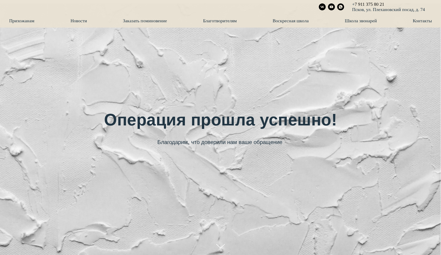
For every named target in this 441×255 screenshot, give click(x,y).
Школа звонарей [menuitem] (361, 20)
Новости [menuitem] (79, 20)
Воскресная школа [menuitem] (291, 20)
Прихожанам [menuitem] (21, 20)
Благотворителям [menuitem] (220, 20)
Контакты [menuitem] (422, 20)
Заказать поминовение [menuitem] (145, 20)
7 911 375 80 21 (369, 4)
